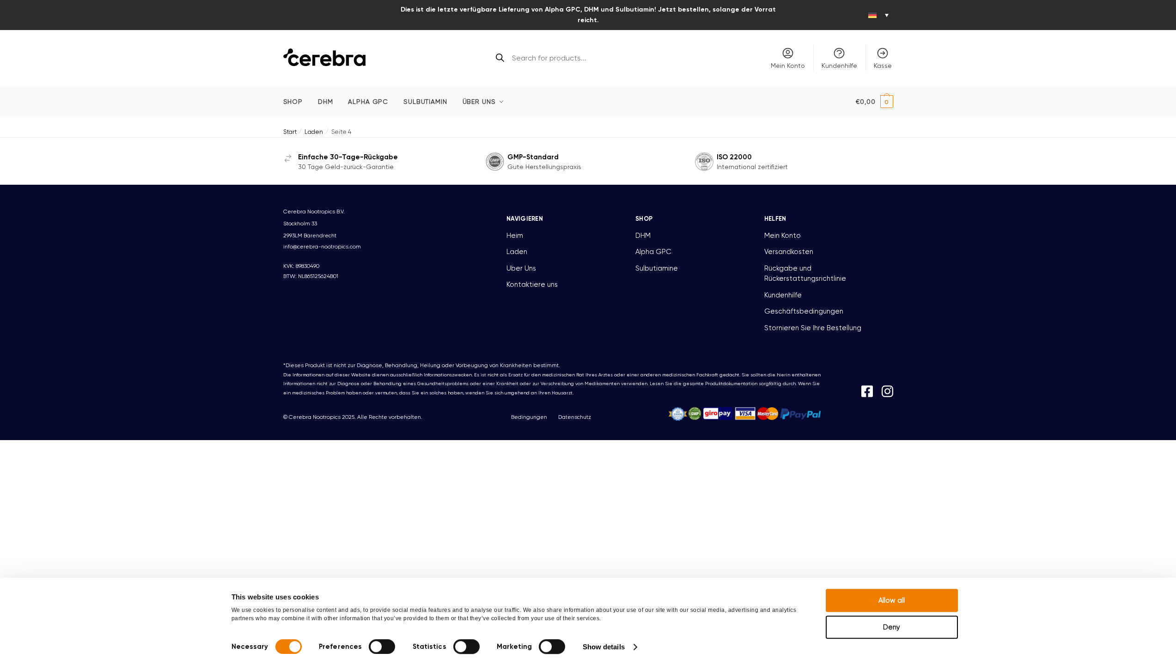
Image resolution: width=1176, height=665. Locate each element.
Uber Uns (521, 268)
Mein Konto (788, 65)
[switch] (382, 646)
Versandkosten (788, 252)
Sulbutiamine (656, 268)
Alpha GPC (653, 252)
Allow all (891, 600)
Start (290, 131)
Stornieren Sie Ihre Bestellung (812, 328)
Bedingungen (529, 417)
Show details (604, 647)
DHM (643, 235)
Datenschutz (574, 417)
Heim (514, 235)
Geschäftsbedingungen (803, 311)
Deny (891, 627)
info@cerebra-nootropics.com (322, 246)
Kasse (883, 65)
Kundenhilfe (839, 65)
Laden (314, 131)
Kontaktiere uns (532, 284)
